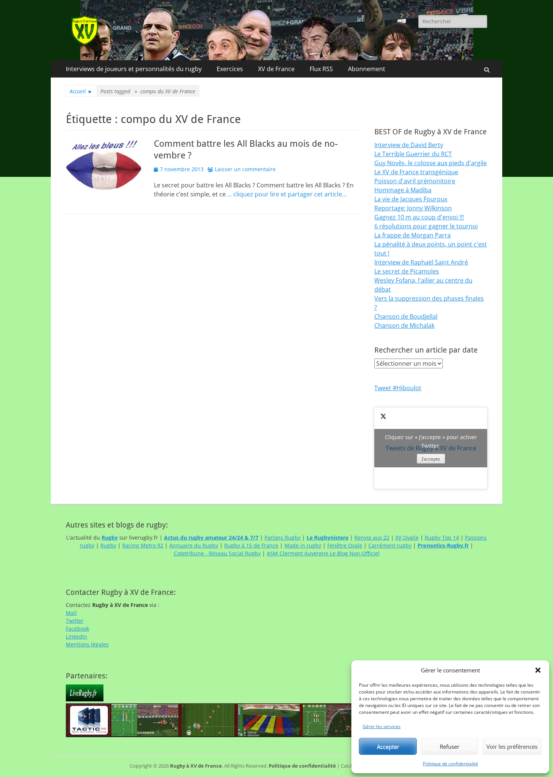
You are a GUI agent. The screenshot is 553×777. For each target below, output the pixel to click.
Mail (71, 612)
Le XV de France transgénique (416, 172)
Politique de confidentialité (450, 763)
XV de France (276, 69)
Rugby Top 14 (442, 537)
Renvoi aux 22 (371, 537)
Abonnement (366, 69)
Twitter (75, 620)
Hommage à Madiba (402, 190)
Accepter (388, 746)
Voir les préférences (512, 746)
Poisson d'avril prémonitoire (414, 181)
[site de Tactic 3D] (248, 735)
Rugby (108, 545)
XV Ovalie (407, 537)
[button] (538, 670)
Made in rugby (302, 545)
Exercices (230, 69)
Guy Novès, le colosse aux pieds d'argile (430, 163)
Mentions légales (87, 644)
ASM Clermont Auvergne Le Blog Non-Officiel (323, 553)
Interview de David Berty (408, 145)
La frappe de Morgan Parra (412, 235)
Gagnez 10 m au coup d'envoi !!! (419, 217)
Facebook (77, 628)
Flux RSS (321, 69)
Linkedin (76, 636)
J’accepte (431, 459)
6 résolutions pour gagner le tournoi (426, 226)
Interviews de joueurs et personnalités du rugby (134, 69)
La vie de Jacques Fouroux (410, 199)
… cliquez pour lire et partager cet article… (286, 194)
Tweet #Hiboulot (397, 388)
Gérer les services (382, 726)
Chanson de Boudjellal (406, 316)
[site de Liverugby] (84, 699)
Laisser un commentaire (245, 169)
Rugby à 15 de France (251, 545)
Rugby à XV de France (196, 765)
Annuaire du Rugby (193, 545)
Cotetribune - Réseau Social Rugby (217, 553)
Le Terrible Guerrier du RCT (413, 154)
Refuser (449, 746)
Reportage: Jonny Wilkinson (413, 208)
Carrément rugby (390, 545)
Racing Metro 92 (142, 545)
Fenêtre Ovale (344, 545)
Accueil (81, 91)
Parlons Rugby (282, 537)
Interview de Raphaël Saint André (421, 262)
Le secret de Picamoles (406, 271)
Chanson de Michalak (404, 325)
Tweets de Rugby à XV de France (431, 447)
